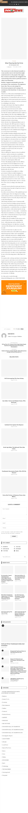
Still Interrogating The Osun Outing (14, 378)
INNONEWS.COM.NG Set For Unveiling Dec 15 (17, 679)
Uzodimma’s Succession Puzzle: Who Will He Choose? (14, 471)
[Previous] (8, 2)
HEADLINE (5, 720)
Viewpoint (4, 775)
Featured (4, 711)
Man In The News (6, 747)
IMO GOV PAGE (6, 723)
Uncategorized (6, 772)
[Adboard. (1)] (14, 281)
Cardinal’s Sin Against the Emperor (14, 424)
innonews (9, 66)
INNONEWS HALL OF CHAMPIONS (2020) (12, 729)
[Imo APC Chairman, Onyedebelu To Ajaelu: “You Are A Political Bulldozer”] (21, 589)
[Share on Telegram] (21, 329)
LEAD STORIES (6, 738)
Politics (4, 757)
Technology (5, 766)
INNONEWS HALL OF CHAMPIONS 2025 (12, 732)
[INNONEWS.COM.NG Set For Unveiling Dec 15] (5, 680)
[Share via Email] (22, 329)
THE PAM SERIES (6, 769)
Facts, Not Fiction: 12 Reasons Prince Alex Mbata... (14, 495)
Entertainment (6, 705)
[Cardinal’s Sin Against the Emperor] (14, 414)
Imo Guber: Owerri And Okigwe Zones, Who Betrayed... (14, 401)
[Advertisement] (14, 311)
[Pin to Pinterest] (18, 329)
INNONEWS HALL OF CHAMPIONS (11, 726)
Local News (5, 744)
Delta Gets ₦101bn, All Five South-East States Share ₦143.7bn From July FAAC (20, 577)
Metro (3, 751)
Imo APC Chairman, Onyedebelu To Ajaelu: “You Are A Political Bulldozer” (20, 596)
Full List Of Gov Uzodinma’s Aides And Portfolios (12, 644)
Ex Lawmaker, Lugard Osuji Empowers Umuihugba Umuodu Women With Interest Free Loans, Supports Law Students (7, 578)
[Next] (10, 2)
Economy (4, 702)
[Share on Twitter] (17, 329)
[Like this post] (14, 329)
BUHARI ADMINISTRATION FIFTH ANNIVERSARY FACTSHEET (10, 692)
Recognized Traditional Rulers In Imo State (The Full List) (18, 651)
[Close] (1, 1)
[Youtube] (16, 4)
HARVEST (4, 717)
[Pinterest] (14, 4)
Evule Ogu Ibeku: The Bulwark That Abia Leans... (14, 448)
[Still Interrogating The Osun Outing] (14, 368)
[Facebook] (9, 4)
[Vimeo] (18, 4)
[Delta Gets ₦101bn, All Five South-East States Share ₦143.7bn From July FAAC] (21, 570)
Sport (3, 763)
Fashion (4, 708)
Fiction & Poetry (6, 714)
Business (4, 696)
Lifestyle (4, 741)
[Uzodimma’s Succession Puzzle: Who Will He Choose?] (14, 460)
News (3, 754)
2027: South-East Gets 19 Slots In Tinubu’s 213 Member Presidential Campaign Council (20, 613)
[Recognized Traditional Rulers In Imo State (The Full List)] (5, 653)
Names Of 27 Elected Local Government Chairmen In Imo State (17, 660)
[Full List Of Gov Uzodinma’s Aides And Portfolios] (14, 633)
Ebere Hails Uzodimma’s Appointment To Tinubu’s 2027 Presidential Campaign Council (7, 596)
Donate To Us (5, 699)
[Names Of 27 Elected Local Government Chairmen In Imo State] (5, 661)
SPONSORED (5, 760)
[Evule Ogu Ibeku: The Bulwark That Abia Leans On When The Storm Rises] (14, 436)
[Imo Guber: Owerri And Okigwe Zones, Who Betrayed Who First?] (14, 390)
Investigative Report (7, 735)
